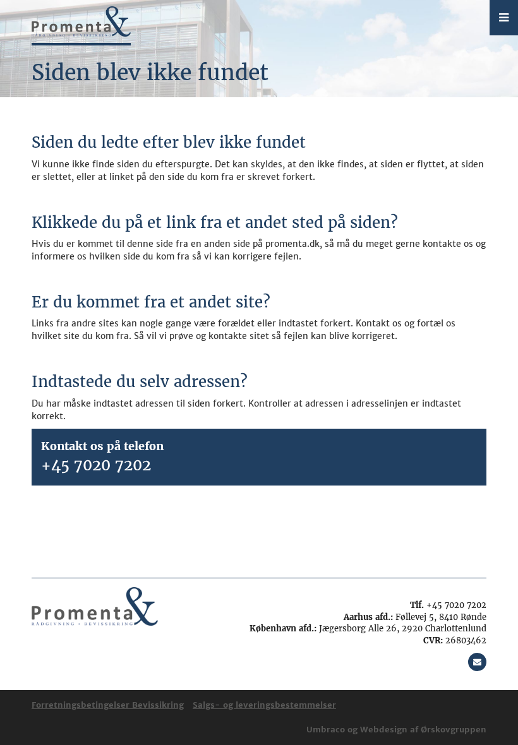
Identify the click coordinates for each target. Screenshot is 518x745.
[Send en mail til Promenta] (477, 662)
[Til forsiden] (81, 22)
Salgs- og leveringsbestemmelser (264, 705)
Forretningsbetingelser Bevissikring (108, 705)
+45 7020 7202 (96, 465)
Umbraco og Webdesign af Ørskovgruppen (396, 729)
